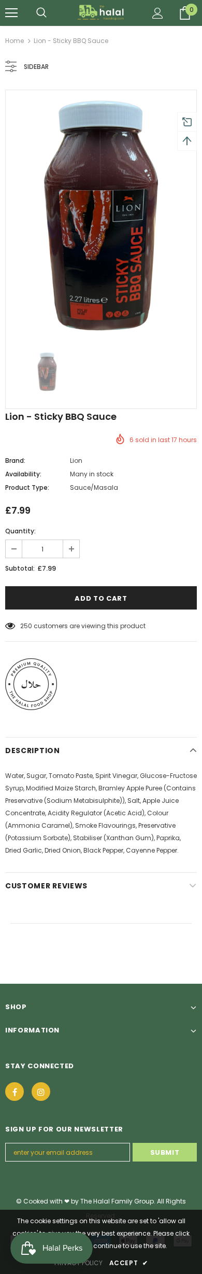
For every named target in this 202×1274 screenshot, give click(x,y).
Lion (76, 460)
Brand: (15, 460)
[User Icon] (157, 13)
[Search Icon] (41, 13)
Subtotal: (20, 568)
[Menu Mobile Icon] (11, 13)
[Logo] (101, 12)
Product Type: (27, 487)
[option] (101, 215)
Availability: (23, 474)
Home (14, 40)
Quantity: (20, 531)
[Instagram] (41, 1091)
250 (26, 625)
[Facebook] (14, 1091)
